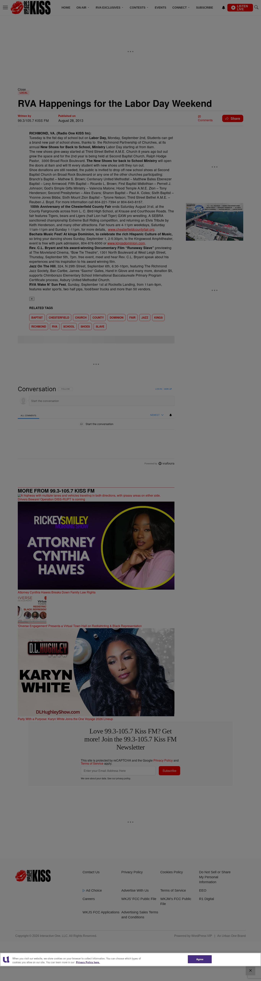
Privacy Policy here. (88, 962)
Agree (199, 959)
